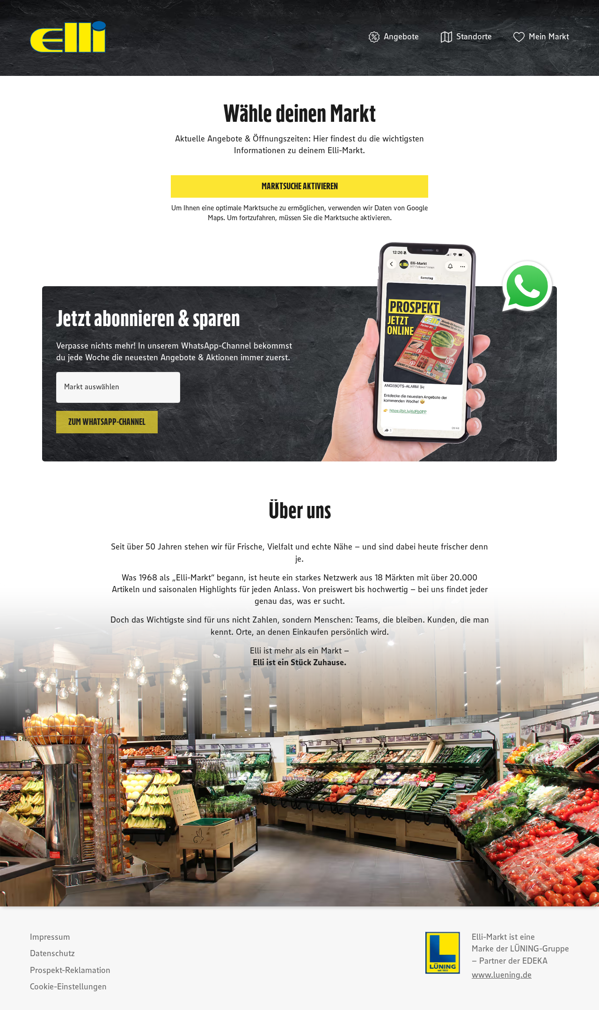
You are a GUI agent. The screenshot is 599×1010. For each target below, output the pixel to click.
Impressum (50, 937)
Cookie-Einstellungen (68, 987)
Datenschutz (52, 954)
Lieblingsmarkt (78, 373)
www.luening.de (502, 975)
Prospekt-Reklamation (70, 970)
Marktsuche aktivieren (300, 186)
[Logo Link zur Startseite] (68, 37)
